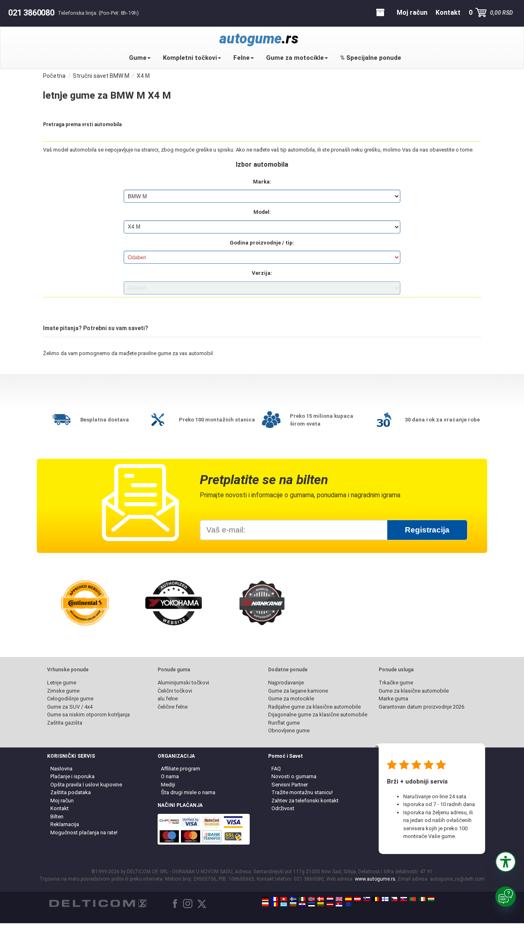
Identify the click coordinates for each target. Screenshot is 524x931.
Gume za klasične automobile (414, 691)
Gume (138, 57)
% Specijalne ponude (370, 57)
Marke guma (393, 698)
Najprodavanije (286, 683)
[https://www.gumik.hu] (431, 899)
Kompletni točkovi (190, 57)
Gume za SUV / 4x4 (70, 707)
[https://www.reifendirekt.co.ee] (311, 904)
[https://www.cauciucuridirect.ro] (274, 904)
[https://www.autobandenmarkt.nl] (330, 899)
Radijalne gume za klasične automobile (314, 707)
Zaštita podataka (70, 792)
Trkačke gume (396, 683)
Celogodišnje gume (70, 698)
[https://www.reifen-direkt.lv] (330, 904)
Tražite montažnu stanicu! (302, 792)
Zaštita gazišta (64, 723)
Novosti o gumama (293, 776)
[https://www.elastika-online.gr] (283, 904)
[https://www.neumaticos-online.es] (348, 899)
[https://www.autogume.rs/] (339, 904)
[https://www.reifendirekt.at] (357, 899)
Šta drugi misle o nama (188, 792)
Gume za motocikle (295, 57)
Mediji (168, 784)
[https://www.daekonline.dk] (320, 899)
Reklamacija (64, 824)
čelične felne (172, 707)
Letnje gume (61, 683)
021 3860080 (31, 13)
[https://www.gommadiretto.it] (302, 899)
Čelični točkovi (175, 691)
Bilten (56, 816)
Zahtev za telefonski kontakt (305, 800)
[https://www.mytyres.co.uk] (339, 899)
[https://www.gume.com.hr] (302, 904)
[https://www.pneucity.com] (412, 899)
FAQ (276, 769)
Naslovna (61, 769)
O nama (170, 776)
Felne (241, 57)
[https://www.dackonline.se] (293, 899)
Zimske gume (63, 691)
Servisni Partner (289, 784)
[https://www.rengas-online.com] (385, 899)
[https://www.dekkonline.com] (311, 899)
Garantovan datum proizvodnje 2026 (421, 707)
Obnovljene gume (288, 730)
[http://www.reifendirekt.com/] (348, 904)
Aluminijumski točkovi (183, 683)
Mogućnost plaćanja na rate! (83, 832)
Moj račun (62, 800)
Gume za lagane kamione (298, 691)
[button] (505, 862)
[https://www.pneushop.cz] (394, 899)
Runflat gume (284, 723)
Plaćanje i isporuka (72, 776)
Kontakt (59, 808)
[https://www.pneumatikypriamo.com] (403, 899)
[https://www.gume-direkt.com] (367, 899)
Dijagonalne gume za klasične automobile (317, 714)
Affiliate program (180, 769)
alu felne (168, 698)
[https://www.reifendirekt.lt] (320, 904)
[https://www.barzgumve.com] (293, 904)
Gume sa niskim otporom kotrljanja (88, 714)
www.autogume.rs (375, 879)
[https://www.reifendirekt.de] (265, 899)
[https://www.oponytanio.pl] (265, 904)
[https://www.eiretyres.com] (422, 899)
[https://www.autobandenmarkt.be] (376, 899)
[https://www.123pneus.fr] (274, 899)
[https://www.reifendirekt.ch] (283, 899)
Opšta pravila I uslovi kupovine (86, 784)
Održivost (282, 808)
